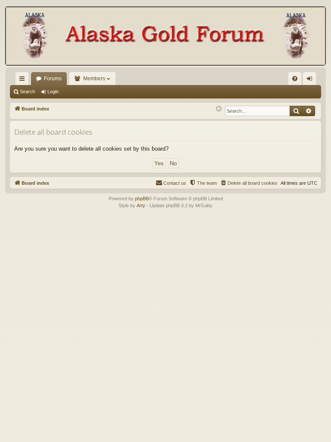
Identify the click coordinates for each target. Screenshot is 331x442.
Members (94, 79)
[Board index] (165, 36)
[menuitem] (294, 78)
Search (27, 91)
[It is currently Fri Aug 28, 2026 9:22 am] (219, 109)
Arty (141, 205)
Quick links (23, 80)
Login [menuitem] (311, 80)
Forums (53, 79)
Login (53, 91)
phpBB (142, 198)
